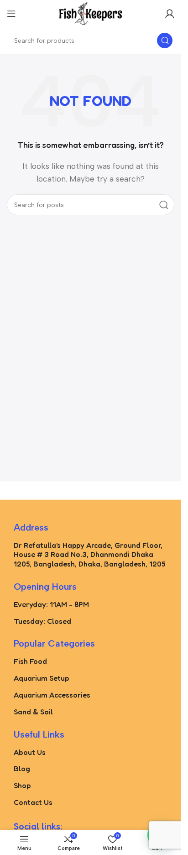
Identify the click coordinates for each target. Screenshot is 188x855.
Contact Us (33, 802)
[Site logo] (91, 13)
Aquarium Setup (41, 678)
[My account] (170, 14)
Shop (22, 785)
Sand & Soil (33, 711)
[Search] (164, 40)
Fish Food (30, 661)
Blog (22, 768)
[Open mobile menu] (11, 14)
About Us (30, 752)
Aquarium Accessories (52, 694)
